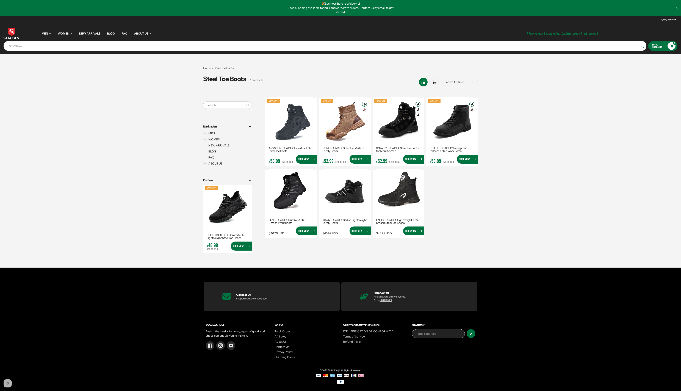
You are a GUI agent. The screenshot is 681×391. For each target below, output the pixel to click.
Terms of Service (354, 336)
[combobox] (227, 105)
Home (207, 68)
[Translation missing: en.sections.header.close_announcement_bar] (676, 8)
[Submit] (471, 333)
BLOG (212, 151)
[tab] (227, 145)
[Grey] (418, 114)
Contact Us (282, 346)
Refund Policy (352, 341)
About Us (281, 341)
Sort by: (449, 82)
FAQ (211, 157)
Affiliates (280, 336)
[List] (434, 82)
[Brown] (418, 109)
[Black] (364, 104)
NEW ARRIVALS (219, 145)
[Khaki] (364, 109)
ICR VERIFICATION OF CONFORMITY (368, 331)
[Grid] (423, 82)
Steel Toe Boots (224, 68)
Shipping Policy (285, 357)
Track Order (282, 331)
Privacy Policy (284, 352)
